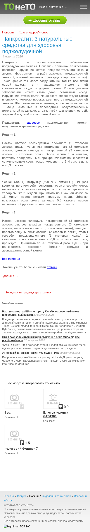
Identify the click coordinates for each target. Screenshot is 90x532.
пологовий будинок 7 (21, 448)
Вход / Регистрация (51, 7)
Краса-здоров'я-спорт (34, 32)
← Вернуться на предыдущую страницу (27, 292)
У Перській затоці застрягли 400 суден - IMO (30, 352)
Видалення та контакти (56, 496)
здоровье (37, 122)
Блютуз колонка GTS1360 (55, 414)
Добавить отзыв (45, 20)
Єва (7, 412)
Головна (9, 496)
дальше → (10, 275)
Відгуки (21, 496)
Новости (8, 32)
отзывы (52, 267)
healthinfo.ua (11, 258)
